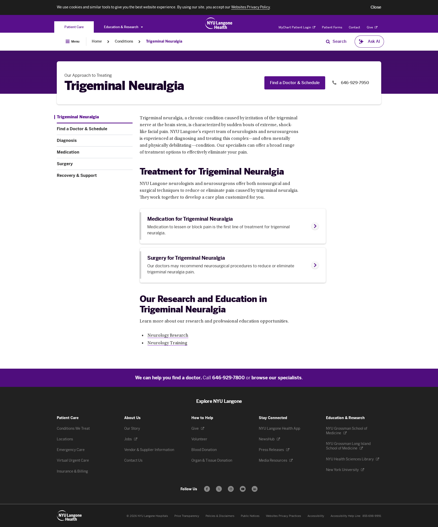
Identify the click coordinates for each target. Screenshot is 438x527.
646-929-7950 (354, 82)
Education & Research (121, 27)
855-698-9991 (371, 516)
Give (370, 27)
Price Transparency (186, 516)
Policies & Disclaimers (220, 516)
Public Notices (250, 516)
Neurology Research (168, 335)
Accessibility (315, 516)
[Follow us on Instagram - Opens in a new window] (231, 489)
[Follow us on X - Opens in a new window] (219, 489)
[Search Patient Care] (328, 41)
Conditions (124, 41)
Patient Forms (332, 27)
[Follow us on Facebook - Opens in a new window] (207, 489)
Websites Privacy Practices (283, 516)
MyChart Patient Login (295, 27)
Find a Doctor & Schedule (295, 82)
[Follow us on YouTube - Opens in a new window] (243, 489)
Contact (354, 27)
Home (97, 41)
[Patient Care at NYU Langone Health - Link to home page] (219, 23)
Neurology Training (167, 343)
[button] (376, 7)
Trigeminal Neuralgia (164, 41)
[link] (233, 226)
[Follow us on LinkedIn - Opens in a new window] (255, 489)
